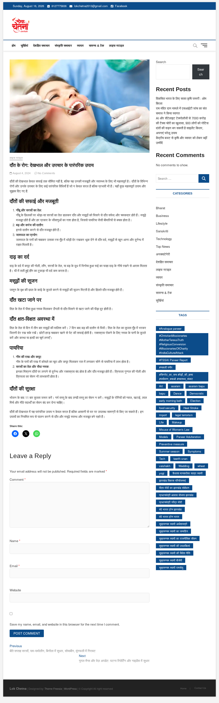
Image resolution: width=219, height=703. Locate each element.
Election (195, 401)
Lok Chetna (18, 688)
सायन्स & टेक (96, 45)
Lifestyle (161, 223)
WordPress (70, 688)
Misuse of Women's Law (174, 429)
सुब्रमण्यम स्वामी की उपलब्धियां (174, 546)
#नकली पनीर (165, 367)
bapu (162, 393)
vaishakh (164, 466)
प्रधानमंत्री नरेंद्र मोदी (170, 502)
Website (15, 590)
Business (162, 215)
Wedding (184, 466)
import (163, 415)
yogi (161, 473)
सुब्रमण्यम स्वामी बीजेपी (170, 560)
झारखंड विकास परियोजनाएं (172, 480)
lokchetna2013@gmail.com (91, 6)
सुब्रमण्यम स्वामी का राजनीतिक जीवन (177, 538)
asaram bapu (197, 386)
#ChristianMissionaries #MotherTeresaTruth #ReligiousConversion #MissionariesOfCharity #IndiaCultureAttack (173, 344)
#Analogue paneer (170, 328)
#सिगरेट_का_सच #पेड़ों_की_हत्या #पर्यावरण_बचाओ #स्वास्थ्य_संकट (176, 376)
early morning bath (170, 401)
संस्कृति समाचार (63, 45)
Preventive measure (171, 444)
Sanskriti (162, 231)
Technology (164, 238)
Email (15, 566)
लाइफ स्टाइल (116, 45)
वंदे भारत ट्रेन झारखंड (170, 509)
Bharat (160, 208)
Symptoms (194, 451)
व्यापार (80, 45)
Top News (163, 246)
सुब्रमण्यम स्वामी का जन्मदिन (173, 531)
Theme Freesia (53, 688)
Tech (162, 459)
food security (167, 408)
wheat (201, 466)
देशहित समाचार (41, 45)
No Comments (46, 173)
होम (13, 45)
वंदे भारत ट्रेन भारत (169, 517)
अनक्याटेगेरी (163, 254)
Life (161, 422)
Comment (18, 479)
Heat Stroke (190, 408)
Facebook (120, 6)
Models (163, 437)
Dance (177, 393)
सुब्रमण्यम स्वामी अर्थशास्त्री (173, 524)
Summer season (169, 451)
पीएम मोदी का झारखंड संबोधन (174, 488)
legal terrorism (184, 415)
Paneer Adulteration (188, 437)
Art (161, 386)
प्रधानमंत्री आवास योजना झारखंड (176, 495)
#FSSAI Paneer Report (173, 360)
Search (161, 61)
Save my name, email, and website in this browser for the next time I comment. (65, 624)
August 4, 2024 (21, 173)
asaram (175, 386)
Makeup (177, 422)
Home (183, 688)
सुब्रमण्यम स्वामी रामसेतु (171, 567)
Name (15, 540)
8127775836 (59, 6)
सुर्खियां (24, 45)
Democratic (197, 393)
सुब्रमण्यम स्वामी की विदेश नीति (174, 553)
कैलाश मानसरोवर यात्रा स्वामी (188, 473)
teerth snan (180, 459)
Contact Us (200, 688)
